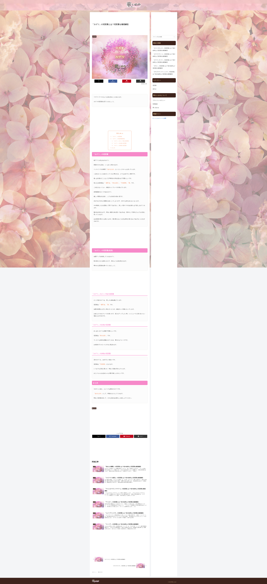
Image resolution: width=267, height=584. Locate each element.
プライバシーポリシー (159, 100)
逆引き (154, 89)
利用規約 (155, 104)
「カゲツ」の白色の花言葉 (119, 143)
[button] (140, 81)
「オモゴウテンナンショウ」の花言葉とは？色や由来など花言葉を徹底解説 (164, 73)
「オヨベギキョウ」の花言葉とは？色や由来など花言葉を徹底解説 (164, 49)
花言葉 (94, 408)
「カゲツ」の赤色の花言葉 (119, 145)
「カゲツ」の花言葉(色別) (118, 138)
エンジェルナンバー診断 (159, 118)
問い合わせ (156, 107)
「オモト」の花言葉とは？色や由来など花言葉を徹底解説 (164, 67)
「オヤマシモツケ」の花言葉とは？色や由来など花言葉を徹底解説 (164, 61)
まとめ (113, 147)
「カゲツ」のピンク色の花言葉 (121, 141)
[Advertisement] (120, 18)
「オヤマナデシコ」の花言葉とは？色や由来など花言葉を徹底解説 (164, 55)
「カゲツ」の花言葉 (117, 136)
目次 (117, 133)
